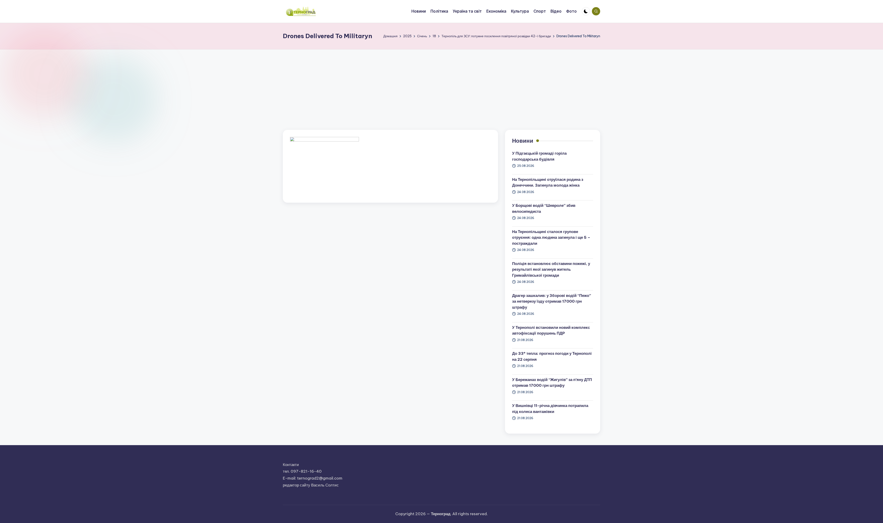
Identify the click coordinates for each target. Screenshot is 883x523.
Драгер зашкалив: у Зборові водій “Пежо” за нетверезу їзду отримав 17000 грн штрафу (551, 301)
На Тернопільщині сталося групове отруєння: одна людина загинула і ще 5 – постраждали (551, 237)
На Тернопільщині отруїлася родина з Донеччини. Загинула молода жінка (547, 182)
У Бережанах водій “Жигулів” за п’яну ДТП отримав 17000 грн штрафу (552, 382)
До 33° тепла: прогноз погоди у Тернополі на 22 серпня (552, 356)
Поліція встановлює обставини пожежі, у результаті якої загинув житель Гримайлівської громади (551, 269)
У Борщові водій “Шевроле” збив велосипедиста (543, 208)
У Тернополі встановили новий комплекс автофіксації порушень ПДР (551, 330)
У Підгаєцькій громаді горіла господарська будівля (539, 156)
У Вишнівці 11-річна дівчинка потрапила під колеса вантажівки (550, 408)
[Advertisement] (441, 84)
